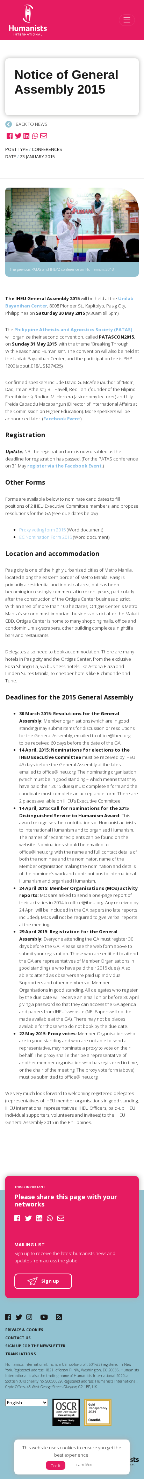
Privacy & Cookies (24, 1329)
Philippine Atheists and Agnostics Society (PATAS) (73, 329)
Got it (55, 1465)
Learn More (83, 1464)
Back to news (31, 124)
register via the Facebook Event (64, 466)
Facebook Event (61, 418)
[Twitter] (18, 1317)
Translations (20, 1353)
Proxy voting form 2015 (42, 530)
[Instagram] (29, 1317)
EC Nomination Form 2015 (45, 537)
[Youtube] (44, 1317)
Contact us (18, 1337)
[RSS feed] (59, 1317)
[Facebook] (8, 1317)
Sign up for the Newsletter (35, 1345)
